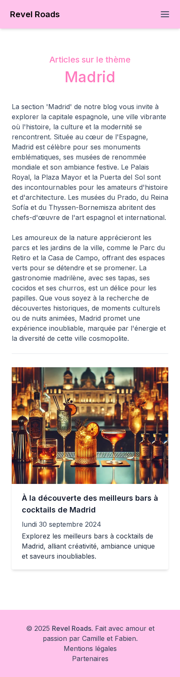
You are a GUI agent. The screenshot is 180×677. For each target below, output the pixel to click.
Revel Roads (71, 628)
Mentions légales (90, 648)
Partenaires (90, 658)
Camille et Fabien (109, 638)
